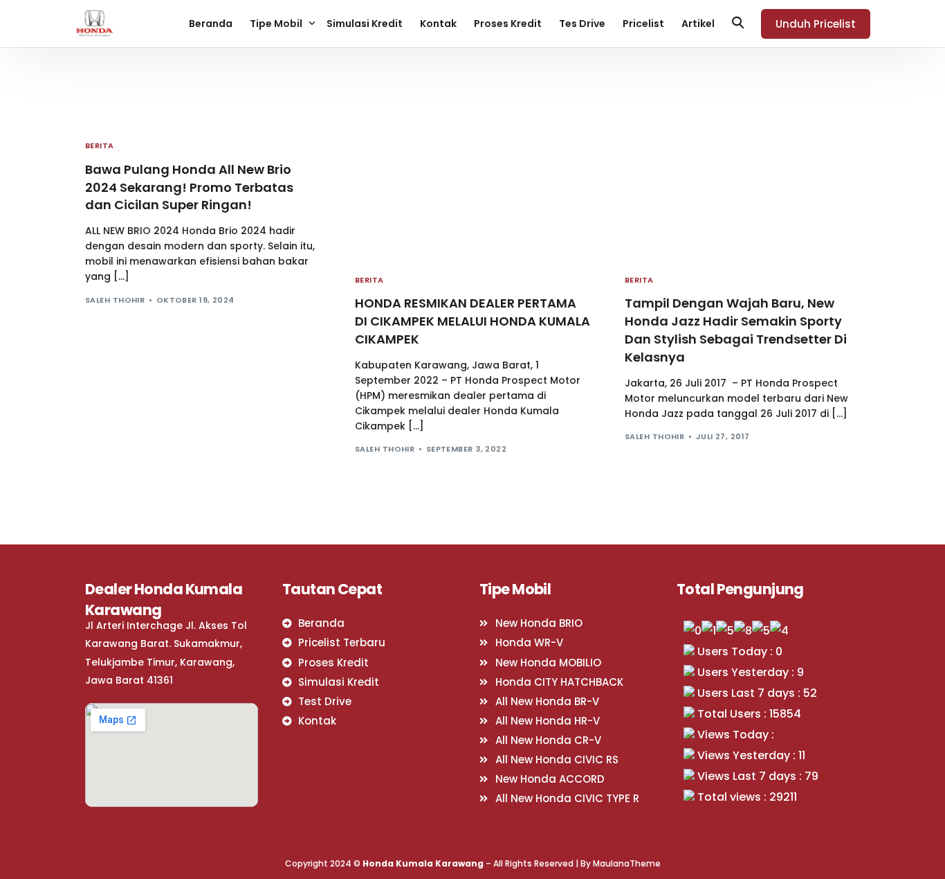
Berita (99, 146)
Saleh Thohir (115, 299)
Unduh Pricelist (816, 24)
